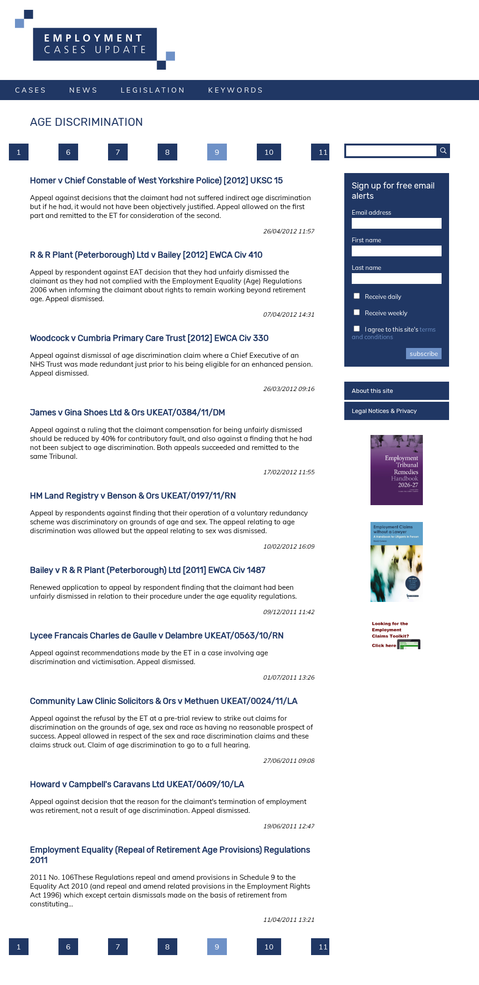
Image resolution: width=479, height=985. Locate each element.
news (83, 90)
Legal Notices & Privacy (384, 410)
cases (31, 90)
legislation (153, 90)
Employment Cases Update (239, 40)
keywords (236, 90)
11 (323, 152)
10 (269, 152)
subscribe (424, 353)
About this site (372, 390)
